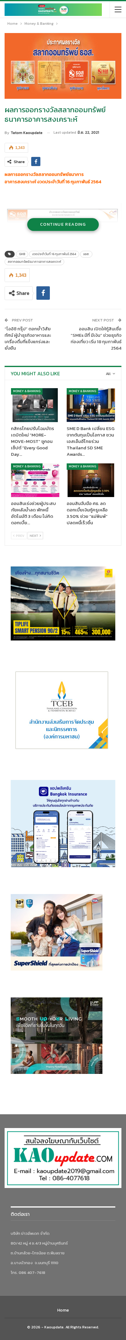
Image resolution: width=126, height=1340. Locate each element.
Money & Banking (26, 391)
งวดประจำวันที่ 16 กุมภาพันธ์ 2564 (54, 254)
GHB (22, 254)
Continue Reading (63, 224)
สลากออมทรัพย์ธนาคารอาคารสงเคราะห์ (34, 261)
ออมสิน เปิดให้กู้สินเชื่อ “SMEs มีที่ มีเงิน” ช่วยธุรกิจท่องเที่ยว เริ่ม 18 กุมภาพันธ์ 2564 (96, 338)
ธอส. (86, 254)
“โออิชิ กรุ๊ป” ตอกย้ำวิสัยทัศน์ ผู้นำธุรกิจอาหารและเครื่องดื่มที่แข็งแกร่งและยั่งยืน (28, 338)
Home (63, 1310)
